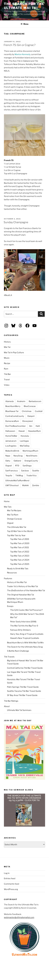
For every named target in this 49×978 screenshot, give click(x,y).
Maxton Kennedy (22, 54)
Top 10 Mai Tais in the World (20, 531)
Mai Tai (7, 347)
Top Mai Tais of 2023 (19, 556)
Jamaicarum (10, 441)
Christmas (26, 411)
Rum (6, 369)
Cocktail (38, 411)
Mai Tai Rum (12, 515)
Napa (7, 456)
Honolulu (25, 436)
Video (6, 385)
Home (7, 501)
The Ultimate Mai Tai (16, 527)
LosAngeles (10, 446)
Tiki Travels (9, 657)
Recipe (7, 363)
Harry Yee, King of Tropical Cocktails (26, 634)
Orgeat (8, 465)
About (7, 706)
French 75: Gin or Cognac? (19, 45)
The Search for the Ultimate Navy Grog (25, 647)
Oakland (17, 461)
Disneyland (27, 421)
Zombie (35, 485)
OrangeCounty (31, 461)
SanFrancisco (11, 470)
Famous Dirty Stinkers (20, 630)
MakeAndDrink (12, 451)
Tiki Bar (7, 374)
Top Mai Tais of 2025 (19, 564)
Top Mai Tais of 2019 (19, 539)
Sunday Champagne (16, 222)
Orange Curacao (14, 519)
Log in (7, 873)
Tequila (8, 475)
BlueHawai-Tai (11, 411)
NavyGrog (18, 456)
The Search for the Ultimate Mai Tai (24, 6)
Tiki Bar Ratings (11, 701)
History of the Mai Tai (17, 582)
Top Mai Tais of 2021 (19, 547)
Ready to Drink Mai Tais (17, 568)
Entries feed (9, 878)
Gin (30, 426)
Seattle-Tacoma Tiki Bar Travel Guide (24, 691)
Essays (10, 606)
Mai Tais (7, 507)
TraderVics (31, 475)
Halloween (10, 431)
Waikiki (25, 485)
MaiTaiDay (25, 446)
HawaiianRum (34, 431)
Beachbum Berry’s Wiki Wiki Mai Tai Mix (25, 642)
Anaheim (21, 401)
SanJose (25, 470)
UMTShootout (12, 485)
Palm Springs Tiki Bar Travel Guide (23, 687)
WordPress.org (11, 889)
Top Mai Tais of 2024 (19, 560)
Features (8, 578)
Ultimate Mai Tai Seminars (19, 710)
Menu (25, 24)
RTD (17, 465)
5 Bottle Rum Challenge (18, 651)
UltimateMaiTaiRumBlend (17, 480)
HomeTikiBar (11, 436)
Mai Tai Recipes (14, 510)
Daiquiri (31, 416)
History (7, 342)
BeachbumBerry (12, 406)
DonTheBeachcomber (15, 426)
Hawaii (22, 431)
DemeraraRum (12, 421)
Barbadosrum (35, 401)
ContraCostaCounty (14, 416)
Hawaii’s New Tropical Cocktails (24, 638)
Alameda (9, 401)
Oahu (7, 461)
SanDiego (27, 465)
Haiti (38, 426)
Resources (12, 572)
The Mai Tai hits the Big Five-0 (24, 626)
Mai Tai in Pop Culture (14, 352)
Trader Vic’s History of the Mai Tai (22, 586)
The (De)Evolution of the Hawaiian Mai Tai (26, 590)
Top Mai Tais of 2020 (19, 543)
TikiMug (19, 475)
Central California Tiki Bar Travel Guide (25, 668)
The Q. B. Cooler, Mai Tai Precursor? (26, 610)
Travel (7, 379)
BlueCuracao (30, 406)
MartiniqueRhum (30, 451)
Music (7, 358)
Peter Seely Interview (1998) (23, 621)
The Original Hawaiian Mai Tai (20, 595)
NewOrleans (31, 456)
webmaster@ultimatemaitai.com (19, 917)
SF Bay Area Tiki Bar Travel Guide (22, 695)
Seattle (35, 470)
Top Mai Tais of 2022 (19, 552)
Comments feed (11, 884)
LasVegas (24, 441)
